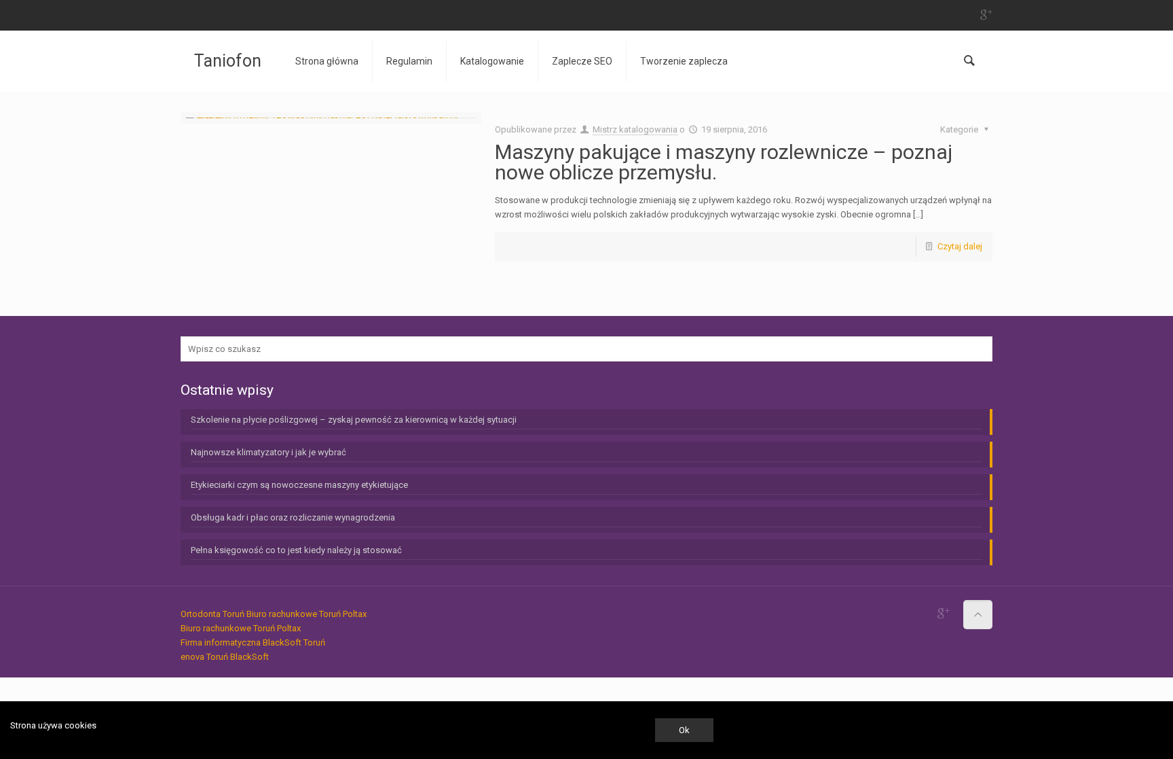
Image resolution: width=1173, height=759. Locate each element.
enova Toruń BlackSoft (225, 657)
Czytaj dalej (959, 246)
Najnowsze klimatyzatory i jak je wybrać (268, 452)
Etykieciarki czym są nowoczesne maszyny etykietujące (299, 485)
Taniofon (227, 61)
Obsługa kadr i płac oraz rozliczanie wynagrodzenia (293, 517)
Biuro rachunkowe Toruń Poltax (306, 614)
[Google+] (985, 15)
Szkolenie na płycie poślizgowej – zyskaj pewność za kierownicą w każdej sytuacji (354, 419)
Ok (684, 730)
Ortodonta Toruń (212, 614)
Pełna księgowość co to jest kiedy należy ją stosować (296, 550)
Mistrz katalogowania (635, 129)
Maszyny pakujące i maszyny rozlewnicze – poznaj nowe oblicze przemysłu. (723, 162)
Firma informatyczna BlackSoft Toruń (253, 642)
